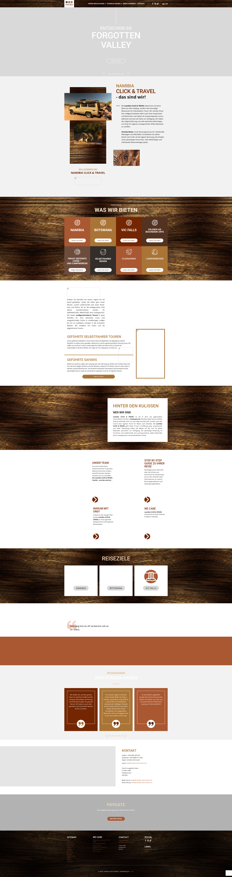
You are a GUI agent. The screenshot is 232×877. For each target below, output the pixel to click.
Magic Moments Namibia (151, 849)
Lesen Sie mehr (77, 240)
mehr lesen (116, 55)
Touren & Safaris (114, 4)
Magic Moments (129, 4)
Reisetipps (69, 854)
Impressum (70, 861)
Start (68, 840)
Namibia (81, 588)
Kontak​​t (69, 858)
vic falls (151, 588)
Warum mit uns (71, 844)
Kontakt (141, 4)
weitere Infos (116, 819)
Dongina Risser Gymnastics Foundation (99, 846)
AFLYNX (132, 871)
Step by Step (70, 845)
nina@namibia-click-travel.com (141, 783)
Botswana (116, 588)
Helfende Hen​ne (97, 849)
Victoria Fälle (70, 852)
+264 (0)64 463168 (123, 840)
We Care (69, 847)
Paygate (147, 851)
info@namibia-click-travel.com (136, 763)
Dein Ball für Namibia (99, 843)
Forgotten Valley (71, 856)
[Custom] (158, 4)
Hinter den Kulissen (96, 4)
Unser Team (70, 842)
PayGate (69, 859)
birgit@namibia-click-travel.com (142, 780)
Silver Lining (96, 851)
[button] (103, 73)
